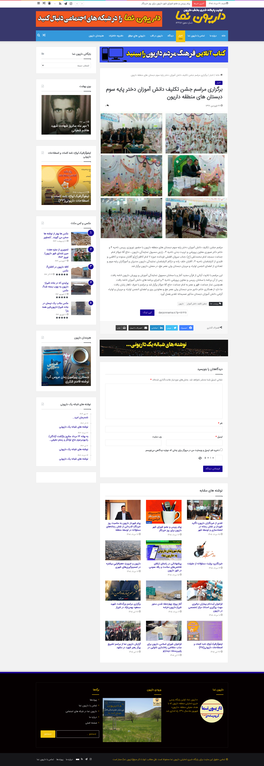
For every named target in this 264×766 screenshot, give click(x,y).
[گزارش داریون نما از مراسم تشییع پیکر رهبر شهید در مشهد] (123, 631)
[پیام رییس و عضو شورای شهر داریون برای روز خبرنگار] (164, 512)
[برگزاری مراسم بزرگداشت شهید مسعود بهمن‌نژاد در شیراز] (123, 590)
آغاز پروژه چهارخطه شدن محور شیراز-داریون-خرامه (167, 606)
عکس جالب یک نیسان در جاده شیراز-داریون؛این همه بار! (55, 307)
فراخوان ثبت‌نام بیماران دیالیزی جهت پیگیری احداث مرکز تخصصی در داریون (205, 607)
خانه (224, 36)
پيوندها (93, 700)
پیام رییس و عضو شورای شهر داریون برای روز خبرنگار (167, 529)
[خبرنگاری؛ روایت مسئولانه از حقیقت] (205, 550)
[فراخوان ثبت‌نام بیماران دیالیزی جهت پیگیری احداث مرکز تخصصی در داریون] (205, 590)
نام (220, 423)
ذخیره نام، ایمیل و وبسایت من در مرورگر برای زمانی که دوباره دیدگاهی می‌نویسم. (182, 450)
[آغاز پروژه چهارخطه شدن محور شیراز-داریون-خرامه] (164, 590)
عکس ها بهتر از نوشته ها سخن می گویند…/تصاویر (56, 236)
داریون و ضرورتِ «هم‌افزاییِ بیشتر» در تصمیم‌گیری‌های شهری (123, 565)
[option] (66, 115)
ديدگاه (170, 36)
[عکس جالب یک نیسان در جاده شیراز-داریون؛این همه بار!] (81, 308)
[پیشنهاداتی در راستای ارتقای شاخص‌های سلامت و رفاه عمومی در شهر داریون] (164, 550)
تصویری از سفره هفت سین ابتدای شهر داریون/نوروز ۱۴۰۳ (56, 253)
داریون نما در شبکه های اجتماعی (81, 711)
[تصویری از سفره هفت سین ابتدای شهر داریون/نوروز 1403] (81, 254)
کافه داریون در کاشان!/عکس (57, 269)
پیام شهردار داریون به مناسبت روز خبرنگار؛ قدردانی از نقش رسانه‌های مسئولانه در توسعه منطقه (147, 4)
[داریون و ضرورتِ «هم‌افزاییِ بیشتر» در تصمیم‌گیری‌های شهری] (123, 550)
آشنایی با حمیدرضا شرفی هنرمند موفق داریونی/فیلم (68, 379)
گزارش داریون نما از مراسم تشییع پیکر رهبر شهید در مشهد (124, 646)
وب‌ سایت (156, 437)
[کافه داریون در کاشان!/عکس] (81, 272)
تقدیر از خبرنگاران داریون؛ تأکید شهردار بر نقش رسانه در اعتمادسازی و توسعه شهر (207, 526)
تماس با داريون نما (196, 36)
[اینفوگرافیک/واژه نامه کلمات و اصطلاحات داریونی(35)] (205, 631)
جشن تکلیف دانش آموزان (197, 304)
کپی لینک (147, 313)
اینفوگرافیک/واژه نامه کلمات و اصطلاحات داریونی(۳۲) (70, 199)
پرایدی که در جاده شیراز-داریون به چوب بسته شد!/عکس (55, 287)
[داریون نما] (201, 16)
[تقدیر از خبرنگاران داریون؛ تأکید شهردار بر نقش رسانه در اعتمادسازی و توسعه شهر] (205, 510)
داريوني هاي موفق (136, 36)
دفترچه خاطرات (116, 36)
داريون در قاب (156, 36)
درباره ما (213, 36)
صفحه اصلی (91, 723)
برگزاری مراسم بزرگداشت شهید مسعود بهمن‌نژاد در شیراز (126, 606)
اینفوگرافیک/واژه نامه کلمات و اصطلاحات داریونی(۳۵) (208, 646)
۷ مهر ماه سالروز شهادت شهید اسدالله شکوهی (70, 128)
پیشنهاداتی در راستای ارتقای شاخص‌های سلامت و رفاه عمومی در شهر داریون (165, 567)
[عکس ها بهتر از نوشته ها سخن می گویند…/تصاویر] (81, 238)
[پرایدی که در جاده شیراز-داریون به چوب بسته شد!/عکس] (81, 288)
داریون (181, 304)
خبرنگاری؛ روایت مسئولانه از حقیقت (205, 564)
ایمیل (219, 437)
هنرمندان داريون (96, 36)
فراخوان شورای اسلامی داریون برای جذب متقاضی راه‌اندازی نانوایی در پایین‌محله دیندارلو (164, 647)
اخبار (181, 36)
